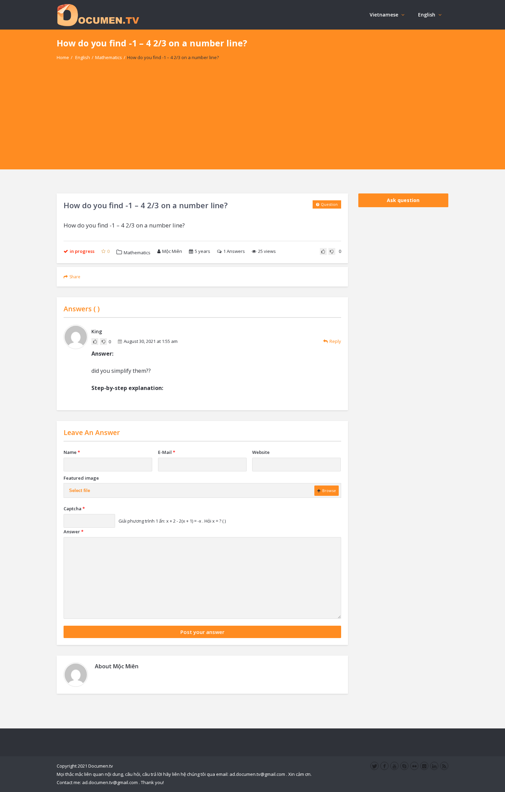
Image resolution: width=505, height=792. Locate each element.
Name (72, 452)
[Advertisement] (252, 121)
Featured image (81, 478)
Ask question (403, 200)
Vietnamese (384, 14)
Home (63, 57)
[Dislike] (331, 251)
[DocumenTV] (98, 15)
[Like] (323, 251)
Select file (79, 490)
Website (261, 452)
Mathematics (108, 57)
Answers (234, 251)
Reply (335, 341)
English (426, 14)
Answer (73, 531)
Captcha (74, 508)
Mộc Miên (172, 251)
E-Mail (166, 452)
